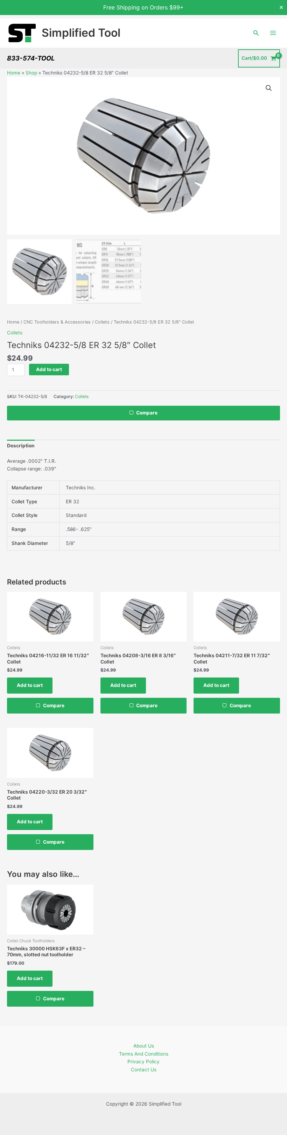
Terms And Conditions (143, 1054)
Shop (31, 73)
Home (13, 73)
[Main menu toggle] (273, 33)
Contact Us (143, 1069)
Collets (102, 322)
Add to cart (49, 369)
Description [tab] (21, 445)
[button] (256, 33)
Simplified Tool (81, 33)
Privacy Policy (143, 1061)
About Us (143, 1046)
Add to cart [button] (30, 685)
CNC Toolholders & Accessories (57, 322)
